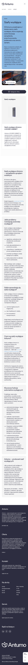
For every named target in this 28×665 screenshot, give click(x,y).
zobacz (3, 552)
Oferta (9, 9)
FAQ (17, 594)
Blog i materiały (20, 586)
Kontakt (18, 592)
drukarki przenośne (14, 351)
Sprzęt (3, 590)
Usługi (3, 586)
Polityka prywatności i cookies (9, 657)
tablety (6, 351)
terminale (19, 349)
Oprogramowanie (6, 588)
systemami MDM (18, 201)
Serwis (3, 592)
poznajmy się (5, 525)
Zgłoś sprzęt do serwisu (7, 617)
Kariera (18, 590)
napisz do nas (5, 573)
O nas (17, 588)
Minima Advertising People (11, 661)
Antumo (4, 9)
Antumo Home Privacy (7, 658)
